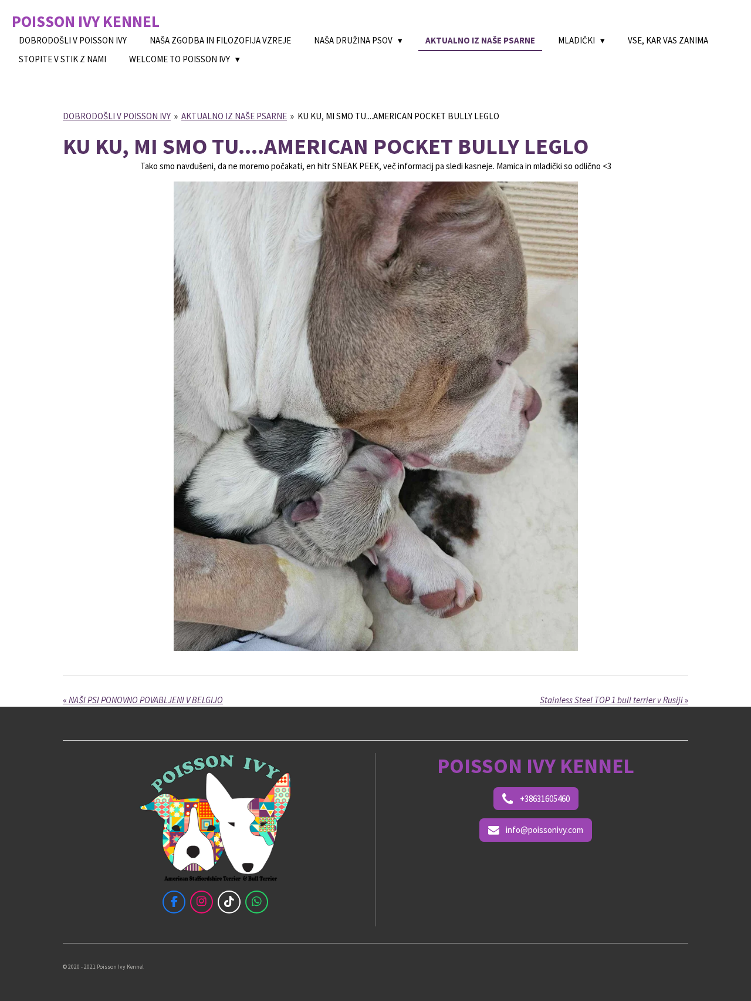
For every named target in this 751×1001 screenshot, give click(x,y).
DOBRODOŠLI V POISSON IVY (117, 116)
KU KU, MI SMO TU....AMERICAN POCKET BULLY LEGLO (398, 116)
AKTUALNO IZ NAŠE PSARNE (234, 116)
